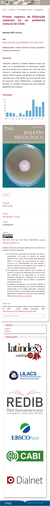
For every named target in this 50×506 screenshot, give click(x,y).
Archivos (12, 9)
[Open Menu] (2, 2)
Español (8, 331)
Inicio (4, 9)
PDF (7, 195)
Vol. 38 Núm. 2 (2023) (25, 9)
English (7, 329)
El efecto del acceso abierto (21, 296)
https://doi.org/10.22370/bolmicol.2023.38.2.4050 (23, 42)
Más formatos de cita (11, 316)
